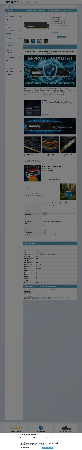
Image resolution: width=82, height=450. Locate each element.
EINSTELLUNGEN (25, 447)
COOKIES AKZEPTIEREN (48, 447)
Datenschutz (45, 444)
